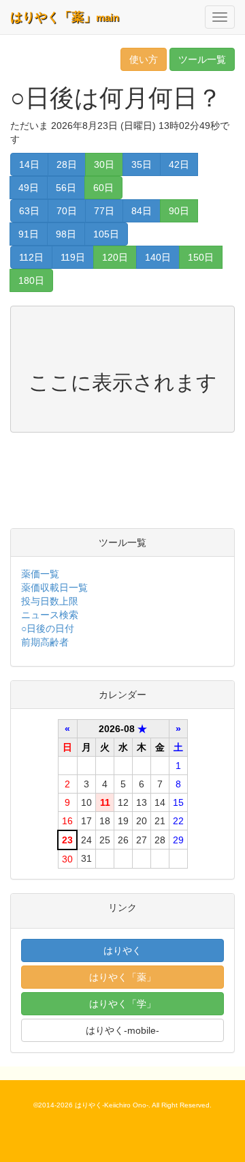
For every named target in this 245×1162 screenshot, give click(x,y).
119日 (73, 257)
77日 (104, 210)
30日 (104, 164)
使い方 (143, 59)
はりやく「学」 (122, 1003)
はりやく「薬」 (64, 17)
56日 (66, 187)
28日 (66, 164)
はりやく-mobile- (122, 1030)
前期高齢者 (45, 642)
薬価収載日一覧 (54, 587)
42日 (179, 164)
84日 (141, 210)
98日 (66, 234)
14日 (29, 164)
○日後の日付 (47, 628)
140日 (158, 257)
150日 (201, 257)
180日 (31, 280)
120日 (115, 257)
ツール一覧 (202, 59)
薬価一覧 (40, 573)
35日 (141, 164)
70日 (66, 210)
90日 (179, 210)
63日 (29, 210)
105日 (106, 234)
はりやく (122, 950)
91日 (28, 234)
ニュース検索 (49, 614)
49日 (28, 187)
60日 (103, 187)
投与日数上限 (49, 601)
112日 (31, 257)
